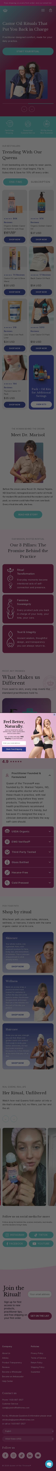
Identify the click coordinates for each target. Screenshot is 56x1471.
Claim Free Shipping (14, 749)
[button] (49, 1464)
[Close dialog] (54, 714)
